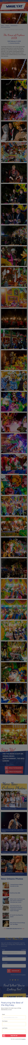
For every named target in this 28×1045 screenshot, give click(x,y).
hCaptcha (23, 1039)
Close (27, 996)
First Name (4, 1021)
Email (3, 1014)
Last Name (4, 1028)
